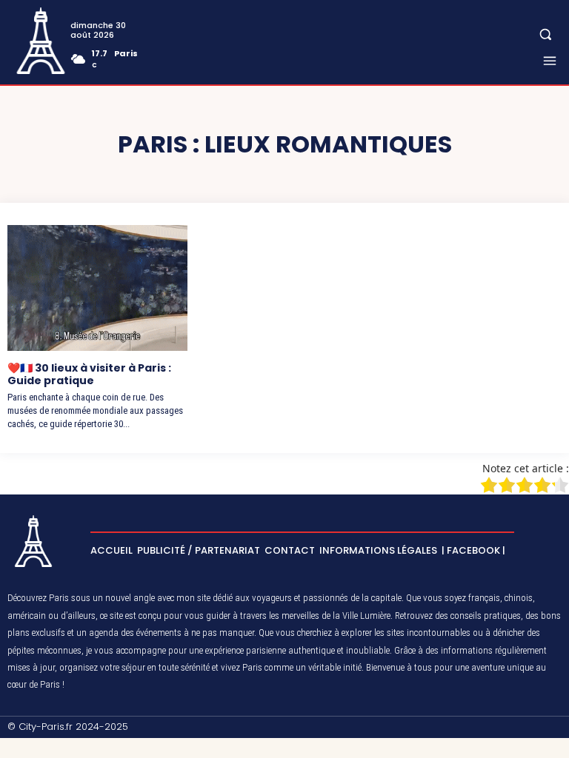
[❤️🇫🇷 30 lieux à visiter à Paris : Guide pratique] (97, 288)
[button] (546, 34)
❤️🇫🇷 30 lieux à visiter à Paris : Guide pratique (89, 374)
